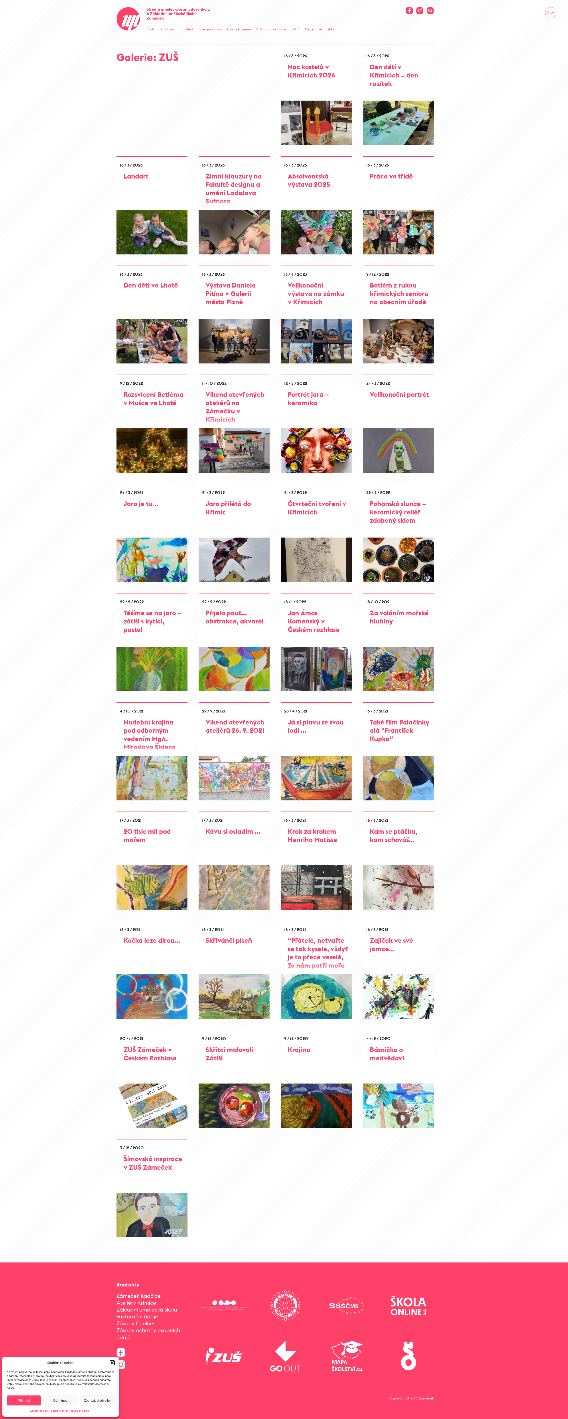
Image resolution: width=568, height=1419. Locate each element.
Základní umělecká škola (146, 1309)
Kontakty (326, 29)
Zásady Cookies (135, 1323)
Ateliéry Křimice (136, 1302)
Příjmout (24, 1400)
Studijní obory (210, 29)
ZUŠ (296, 29)
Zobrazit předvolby (97, 1400)
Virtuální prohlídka (271, 29)
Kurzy (309, 29)
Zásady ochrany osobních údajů (70, 1410)
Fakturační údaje (137, 1316)
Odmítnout (60, 1400)
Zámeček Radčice (138, 1295)
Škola (151, 29)
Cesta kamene (239, 29)
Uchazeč (168, 29)
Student (187, 29)
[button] (112, 1363)
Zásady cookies (39, 1410)
